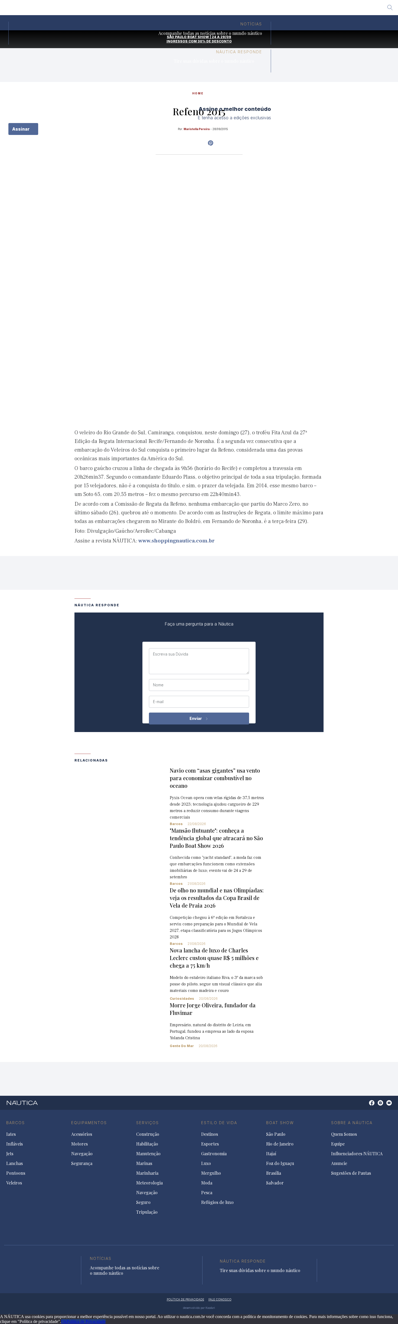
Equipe (338, 1144)
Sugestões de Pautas (351, 1173)
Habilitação (147, 1144)
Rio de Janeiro (156, 9)
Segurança (81, 1163)
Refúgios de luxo (217, 1202)
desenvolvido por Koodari (199, 1307)
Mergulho (211, 1173)
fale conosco (219, 1299)
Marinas (144, 1163)
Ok (64, 1321)
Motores (79, 1144)
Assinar (21, 129)
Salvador (262, 9)
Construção (147, 1134)
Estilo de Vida (219, 1122)
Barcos (176, 824)
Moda (206, 1183)
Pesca (206, 1192)
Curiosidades (182, 999)
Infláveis (14, 1144)
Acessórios (81, 1134)
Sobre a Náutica (352, 1122)
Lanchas (14, 1163)
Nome (158, 685)
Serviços (147, 1122)
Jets (9, 1153)
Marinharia (147, 1173)
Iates (11, 1134)
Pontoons (15, 1173)
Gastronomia (214, 1153)
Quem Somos (344, 1134)
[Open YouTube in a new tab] (210, 143)
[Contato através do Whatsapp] (365, 1105)
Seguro (143, 1202)
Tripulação (147, 1212)
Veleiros (14, 1183)
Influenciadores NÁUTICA (357, 1153)
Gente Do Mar (182, 1046)
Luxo (206, 1163)
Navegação (82, 1153)
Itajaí (183, 9)
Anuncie (339, 1163)
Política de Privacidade (86, 1321)
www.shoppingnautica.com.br (176, 540)
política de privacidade (185, 1299)
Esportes (210, 1144)
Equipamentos (89, 1122)
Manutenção (148, 1153)
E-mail (158, 702)
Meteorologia (149, 1183)
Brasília (238, 9)
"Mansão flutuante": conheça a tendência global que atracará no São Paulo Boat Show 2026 (216, 838)
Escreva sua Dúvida (170, 654)
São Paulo (125, 9)
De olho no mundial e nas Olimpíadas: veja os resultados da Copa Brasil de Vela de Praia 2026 (217, 897)
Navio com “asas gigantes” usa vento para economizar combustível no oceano (215, 778)
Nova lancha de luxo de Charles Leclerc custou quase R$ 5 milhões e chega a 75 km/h (214, 957)
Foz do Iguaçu (209, 9)
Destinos (209, 1134)
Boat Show (280, 1122)
